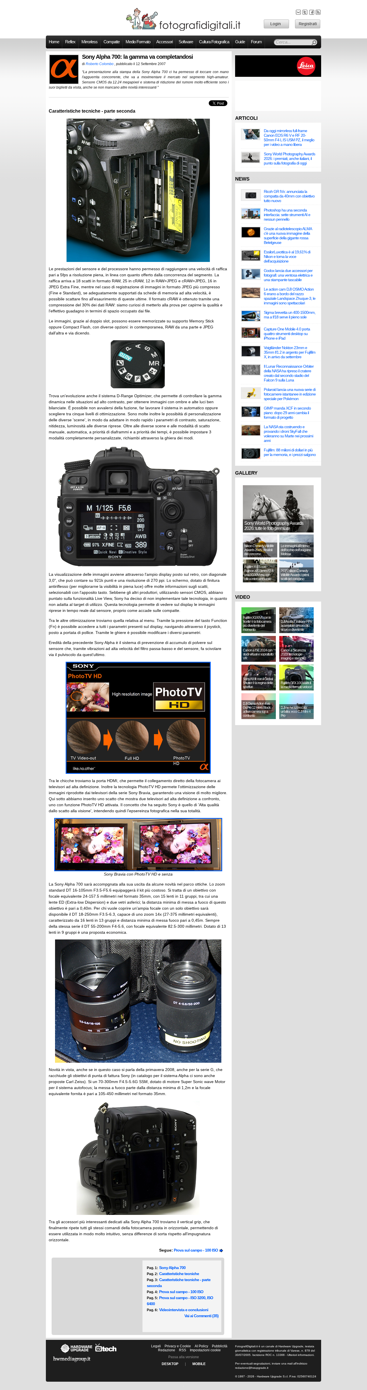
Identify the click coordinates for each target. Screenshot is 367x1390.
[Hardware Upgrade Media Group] (71, 1363)
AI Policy (201, 1346)
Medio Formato (138, 42)
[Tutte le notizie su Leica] (278, 76)
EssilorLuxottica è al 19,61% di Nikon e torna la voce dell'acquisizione (287, 256)
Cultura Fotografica (214, 42)
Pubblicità (219, 1346)
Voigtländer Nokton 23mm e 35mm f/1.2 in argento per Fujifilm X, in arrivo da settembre (289, 352)
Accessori (164, 42)
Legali (156, 1346)
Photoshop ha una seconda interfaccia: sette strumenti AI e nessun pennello (287, 215)
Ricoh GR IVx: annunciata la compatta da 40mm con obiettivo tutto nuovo (289, 196)
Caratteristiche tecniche (179, 1273)
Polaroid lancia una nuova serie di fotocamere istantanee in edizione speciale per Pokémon (290, 394)
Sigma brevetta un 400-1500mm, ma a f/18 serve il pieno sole (289, 314)
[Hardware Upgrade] (76, 1353)
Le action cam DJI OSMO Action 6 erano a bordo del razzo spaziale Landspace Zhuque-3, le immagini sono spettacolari (289, 296)
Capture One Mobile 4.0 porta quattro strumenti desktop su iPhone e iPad (287, 333)
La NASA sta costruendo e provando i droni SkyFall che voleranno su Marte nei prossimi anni (288, 433)
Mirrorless (89, 42)
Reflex (70, 42)
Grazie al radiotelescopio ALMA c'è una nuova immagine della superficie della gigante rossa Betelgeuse (288, 235)
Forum (256, 42)
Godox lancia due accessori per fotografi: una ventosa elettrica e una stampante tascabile (288, 275)
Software (186, 42)
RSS (182, 1350)
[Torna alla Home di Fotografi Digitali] (183, 30)
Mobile (199, 1364)
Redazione (166, 1350)
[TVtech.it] (106, 1353)
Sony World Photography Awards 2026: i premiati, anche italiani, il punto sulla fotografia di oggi (289, 158)
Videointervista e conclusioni (183, 1309)
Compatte (112, 42)
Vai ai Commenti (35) (201, 1315)
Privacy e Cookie (178, 1346)
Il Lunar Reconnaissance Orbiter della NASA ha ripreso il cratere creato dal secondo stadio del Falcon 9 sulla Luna (289, 373)
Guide (240, 42)
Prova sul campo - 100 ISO (197, 1250)
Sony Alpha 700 (172, 1267)
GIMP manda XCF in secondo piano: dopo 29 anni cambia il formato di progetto (287, 413)
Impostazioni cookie (205, 1350)
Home (54, 42)
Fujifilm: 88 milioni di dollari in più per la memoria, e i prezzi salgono (290, 452)
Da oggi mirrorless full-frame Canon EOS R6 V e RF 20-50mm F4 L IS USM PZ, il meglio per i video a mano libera (289, 137)
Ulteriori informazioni (300, 1354)
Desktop (170, 1364)
